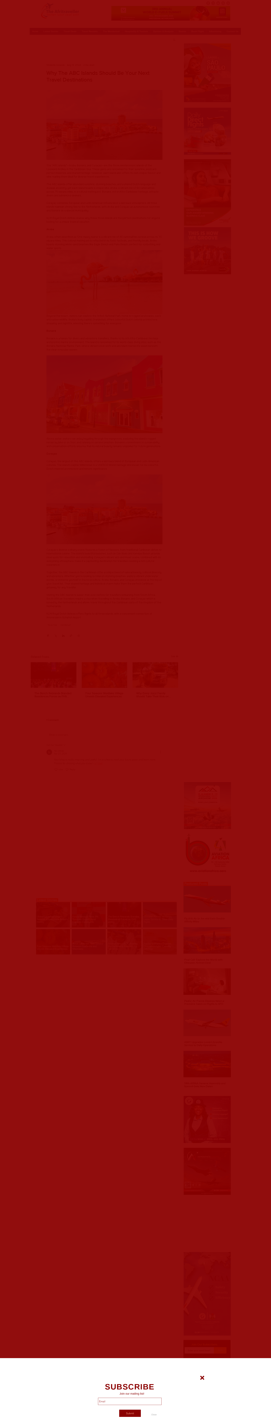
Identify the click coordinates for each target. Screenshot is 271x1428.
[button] (154, 1414)
